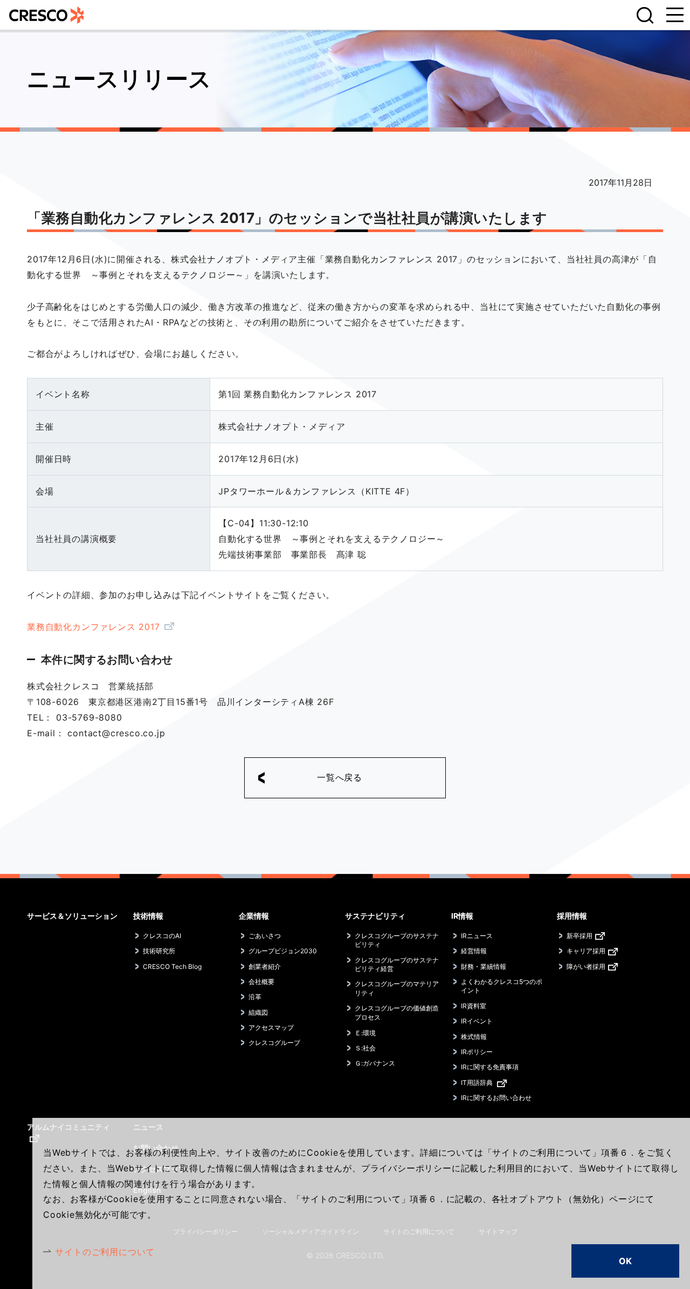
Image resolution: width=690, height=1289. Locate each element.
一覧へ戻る (339, 777)
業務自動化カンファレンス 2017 (93, 626)
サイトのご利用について (105, 1251)
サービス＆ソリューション (72, 915)
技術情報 (148, 915)
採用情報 (572, 915)
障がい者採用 (586, 966)
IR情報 (462, 915)
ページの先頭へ (668, 903)
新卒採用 (579, 936)
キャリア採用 (586, 951)
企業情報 (254, 915)
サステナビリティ (375, 915)
